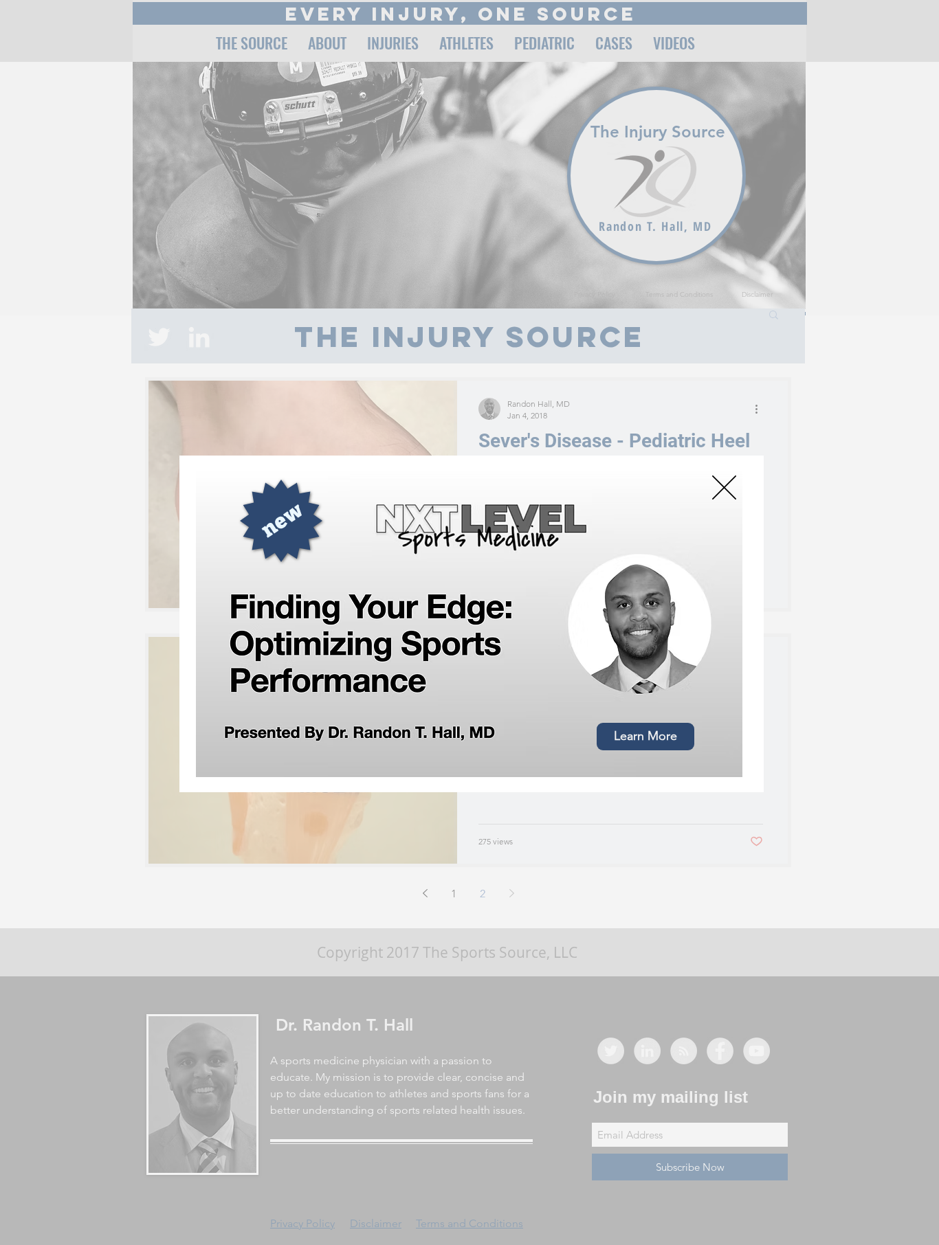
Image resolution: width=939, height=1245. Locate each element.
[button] (724, 487)
